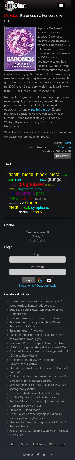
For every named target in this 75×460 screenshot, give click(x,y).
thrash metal (30, 179)
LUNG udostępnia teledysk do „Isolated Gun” (39, 347)
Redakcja (39, 444)
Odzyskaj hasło (46, 285)
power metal (51, 189)
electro (23, 212)
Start (13, 444)
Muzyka (10, 16)
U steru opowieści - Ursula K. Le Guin (34, 318)
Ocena (9, 225)
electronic (25, 193)
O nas (25, 444)
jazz (20, 203)
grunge (54, 179)
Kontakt (28, 454)
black (25, 207)
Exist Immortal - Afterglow (26, 330)
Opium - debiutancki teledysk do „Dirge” (35, 393)
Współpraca (57, 444)
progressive (31, 184)
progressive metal (30, 189)
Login (8, 247)
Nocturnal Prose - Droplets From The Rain (37, 343)
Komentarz (62, 156)
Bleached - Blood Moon (24, 409)
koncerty (35, 212)
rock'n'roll (27, 198)
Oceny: (37, 236)
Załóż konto (26, 285)
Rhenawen (64, 147)
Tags (7, 163)
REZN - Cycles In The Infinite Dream (33, 397)
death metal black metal (34, 174)
